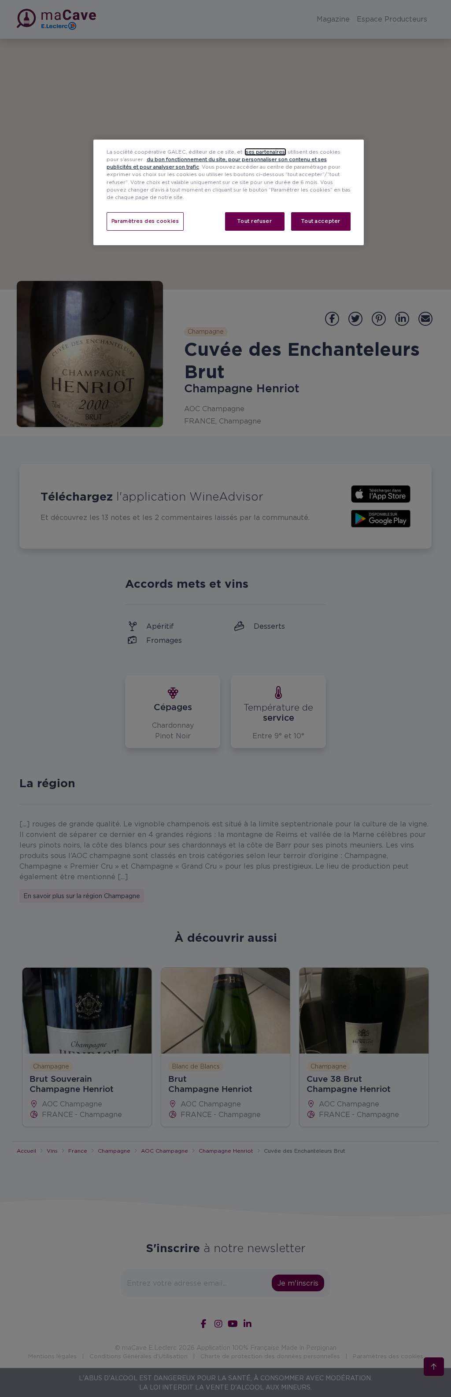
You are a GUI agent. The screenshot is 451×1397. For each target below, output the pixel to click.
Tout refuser (254, 221)
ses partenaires (265, 152)
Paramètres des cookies (145, 221)
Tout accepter (320, 221)
